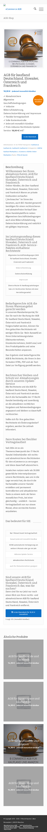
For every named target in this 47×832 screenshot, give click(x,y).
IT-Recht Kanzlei (22, 155)
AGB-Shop (9, 18)
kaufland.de (7, 148)
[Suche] (33, 9)
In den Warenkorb (30, 137)
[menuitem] (33, 9)
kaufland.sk (24, 148)
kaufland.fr (15, 148)
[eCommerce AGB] (20, 9)
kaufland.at (35, 145)
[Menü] (39, 9)
